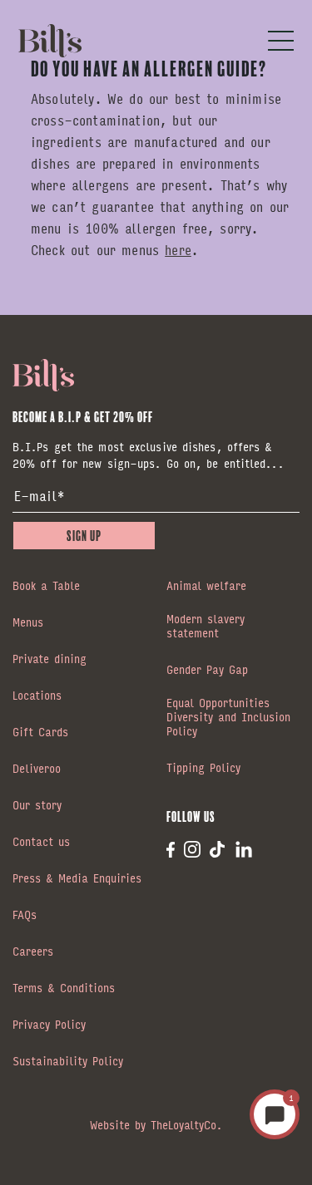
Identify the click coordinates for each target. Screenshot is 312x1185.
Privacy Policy (49, 1025)
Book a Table (46, 586)
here (178, 249)
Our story (37, 806)
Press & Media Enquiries (76, 879)
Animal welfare (206, 586)
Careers (32, 952)
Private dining (49, 660)
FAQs (24, 915)
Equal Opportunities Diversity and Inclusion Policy (228, 718)
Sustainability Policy (67, 1062)
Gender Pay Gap (207, 670)
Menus (27, 623)
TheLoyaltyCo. (186, 1124)
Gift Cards (40, 733)
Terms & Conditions (63, 989)
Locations (37, 696)
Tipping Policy (203, 768)
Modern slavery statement (205, 627)
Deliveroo (36, 769)
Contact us (41, 842)
